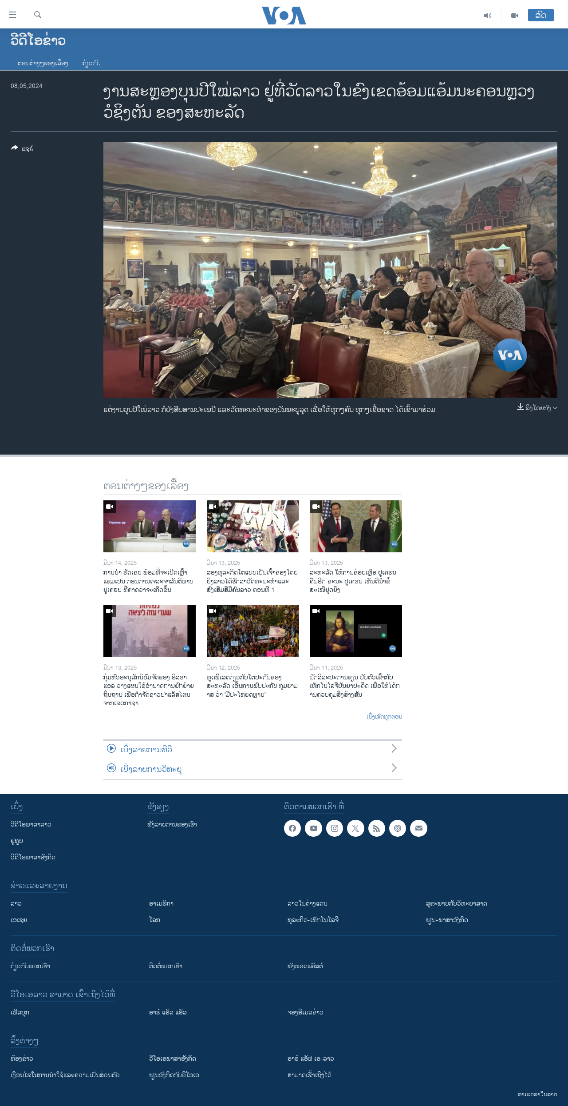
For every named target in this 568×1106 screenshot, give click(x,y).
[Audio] (487, 15)
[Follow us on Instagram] (334, 828)
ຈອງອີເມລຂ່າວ (305, 1012)
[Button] (22, 150)
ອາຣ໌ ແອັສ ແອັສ (168, 1012)
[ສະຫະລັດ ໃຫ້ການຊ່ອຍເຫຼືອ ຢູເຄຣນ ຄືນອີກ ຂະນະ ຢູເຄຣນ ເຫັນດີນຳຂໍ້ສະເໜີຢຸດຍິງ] (356, 526)
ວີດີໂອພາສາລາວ (31, 824)
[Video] (514, 15)
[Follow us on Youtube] (313, 828)
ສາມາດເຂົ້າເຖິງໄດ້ (309, 1075)
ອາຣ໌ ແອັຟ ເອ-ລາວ (311, 1058)
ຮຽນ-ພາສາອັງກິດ (447, 920)
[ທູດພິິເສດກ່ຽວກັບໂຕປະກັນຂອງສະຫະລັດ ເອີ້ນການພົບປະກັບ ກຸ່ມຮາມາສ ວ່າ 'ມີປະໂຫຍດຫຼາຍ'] (253, 631)
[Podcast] (397, 828)
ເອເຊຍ (19, 920)
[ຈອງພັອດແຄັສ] (418, 828)
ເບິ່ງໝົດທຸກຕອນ (384, 717)
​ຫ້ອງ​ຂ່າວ (22, 1058)
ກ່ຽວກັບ (92, 63)
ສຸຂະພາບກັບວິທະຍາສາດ (456, 903)
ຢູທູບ (17, 841)
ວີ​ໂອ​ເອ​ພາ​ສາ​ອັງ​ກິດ (172, 1058)
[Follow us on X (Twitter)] (355, 828)
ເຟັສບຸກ (20, 1012)
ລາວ (16, 903)
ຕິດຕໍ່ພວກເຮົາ (165, 966)
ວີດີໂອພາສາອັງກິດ (33, 857)
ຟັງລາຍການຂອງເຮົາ (172, 824)
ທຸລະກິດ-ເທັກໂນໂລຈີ (313, 920)
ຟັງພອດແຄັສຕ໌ (305, 966)
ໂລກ (154, 920)
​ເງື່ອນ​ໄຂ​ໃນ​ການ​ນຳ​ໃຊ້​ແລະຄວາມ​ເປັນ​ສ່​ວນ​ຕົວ (65, 1075)
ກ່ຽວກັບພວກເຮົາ (30, 966)
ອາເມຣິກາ (161, 903)
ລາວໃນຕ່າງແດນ (307, 903)
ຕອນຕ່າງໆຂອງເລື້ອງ (43, 63)
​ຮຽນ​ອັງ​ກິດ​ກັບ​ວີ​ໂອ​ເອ (174, 1075)
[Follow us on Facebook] (292, 828)
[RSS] (376, 828)
